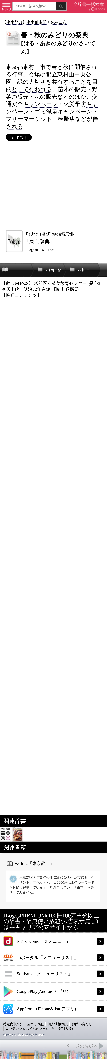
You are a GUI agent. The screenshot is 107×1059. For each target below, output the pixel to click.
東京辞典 (14, 22)
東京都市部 (36, 22)
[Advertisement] (53, 185)
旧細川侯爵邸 (66, 289)
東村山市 (59, 22)
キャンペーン (40, 104)
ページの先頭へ (82, 1046)
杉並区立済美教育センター (60, 283)
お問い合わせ (82, 1024)
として (20, 89)
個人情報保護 (58, 1024)
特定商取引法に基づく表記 (23, 1024)
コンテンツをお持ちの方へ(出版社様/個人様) (39, 1028)
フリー (14, 119)
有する (66, 82)
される (14, 126)
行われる (40, 89)
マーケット (37, 119)
